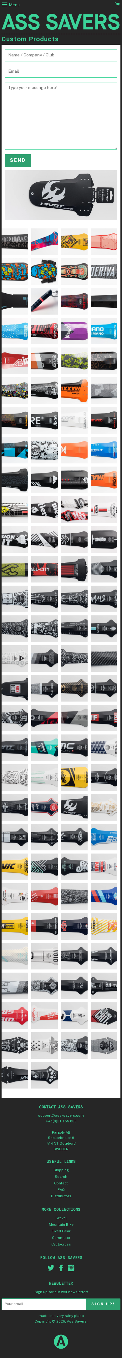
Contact (61, 1183)
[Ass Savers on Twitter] (51, 1270)
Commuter (61, 1238)
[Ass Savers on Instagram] (71, 1270)
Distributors (61, 1196)
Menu (14, 5)
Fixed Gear (61, 1231)
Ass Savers (77, 1322)
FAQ (61, 1190)
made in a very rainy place (61, 1316)
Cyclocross (61, 1244)
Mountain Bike (61, 1225)
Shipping (61, 1170)
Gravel (61, 1218)
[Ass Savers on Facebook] (61, 1270)
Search (61, 1177)
